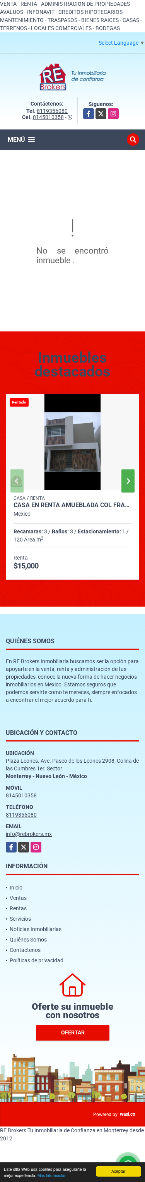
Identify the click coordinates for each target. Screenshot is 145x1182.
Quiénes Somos (28, 940)
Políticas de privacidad (36, 960)
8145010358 (48, 117)
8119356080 (52, 111)
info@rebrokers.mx (29, 834)
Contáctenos (25, 950)
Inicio (16, 887)
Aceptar (118, 1171)
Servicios (20, 919)
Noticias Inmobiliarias (35, 929)
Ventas (18, 898)
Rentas (18, 908)
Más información (52, 1175)
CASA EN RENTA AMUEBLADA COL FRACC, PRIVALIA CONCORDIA (72, 505)
